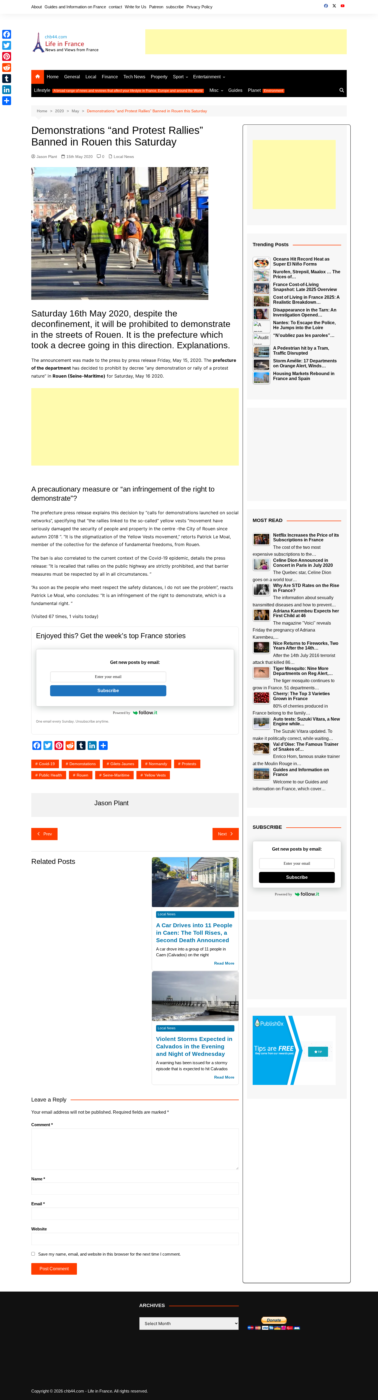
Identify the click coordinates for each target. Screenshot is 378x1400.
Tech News (134, 76)
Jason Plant (47, 156)
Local (91, 76)
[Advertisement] (246, 41)
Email (38, 1203)
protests (189, 764)
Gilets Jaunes (122, 764)
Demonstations (82, 764)
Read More (224, 963)
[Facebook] (6, 34)
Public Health (50, 775)
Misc (214, 90)
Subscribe (108, 690)
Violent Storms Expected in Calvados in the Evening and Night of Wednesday (194, 1046)
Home (53, 76)
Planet (265, 90)
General (72, 76)
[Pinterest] (6, 56)
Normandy (158, 764)
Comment (42, 1124)
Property (159, 76)
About (36, 6)
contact (115, 6)
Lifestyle (118, 90)
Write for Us (135, 6)
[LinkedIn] (6, 89)
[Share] (6, 100)
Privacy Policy (200, 6)
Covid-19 (47, 764)
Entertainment (207, 76)
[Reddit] (6, 67)
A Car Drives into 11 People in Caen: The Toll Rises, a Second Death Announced (194, 932)
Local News (124, 156)
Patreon (156, 6)
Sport (178, 76)
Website (39, 1229)
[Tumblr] (6, 78)
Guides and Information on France (75, 6)
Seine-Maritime (116, 775)
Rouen (82, 775)
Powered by (121, 713)
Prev (47, 834)
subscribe (175, 6)
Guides (235, 90)
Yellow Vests (155, 775)
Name (38, 1178)
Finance (110, 76)
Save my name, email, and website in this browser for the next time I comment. (109, 1254)
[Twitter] (6, 45)
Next (222, 834)
